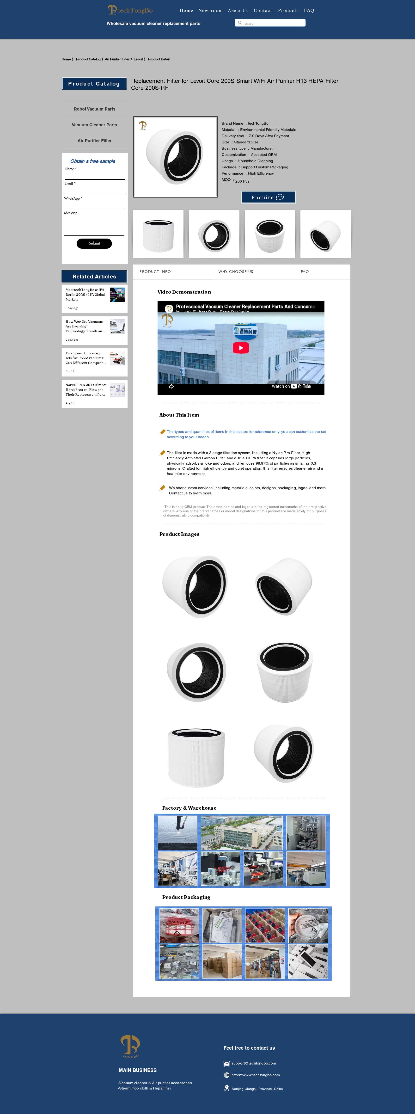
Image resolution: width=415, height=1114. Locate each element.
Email (69, 183)
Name (69, 169)
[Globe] (227, 1075)
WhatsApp (72, 198)
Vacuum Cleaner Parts (94, 124)
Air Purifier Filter (95, 140)
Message (70, 213)
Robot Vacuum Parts (95, 108)
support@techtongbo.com (254, 1063)
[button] (196, 583)
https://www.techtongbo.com (256, 1075)
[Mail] (227, 1064)
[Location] (227, 1088)
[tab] (172, 272)
